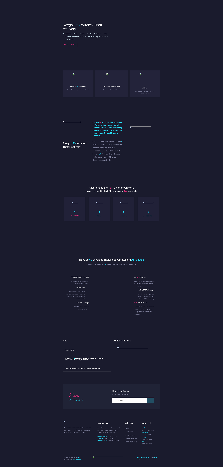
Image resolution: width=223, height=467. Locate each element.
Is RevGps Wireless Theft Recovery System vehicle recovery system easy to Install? (84, 359)
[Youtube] (71, 436)
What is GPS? (70, 350)
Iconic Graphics (76, 459)
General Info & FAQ (131, 438)
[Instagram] (74, 436)
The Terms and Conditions (144, 457)
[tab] (87, 350)
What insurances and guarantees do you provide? (83, 368)
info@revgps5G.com (148, 430)
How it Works (129, 432)
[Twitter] (68, 436)
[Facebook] (65, 436)
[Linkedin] (77, 436)
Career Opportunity (131, 442)
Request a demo (130, 435)
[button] (70, 45)
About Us (127, 428)
